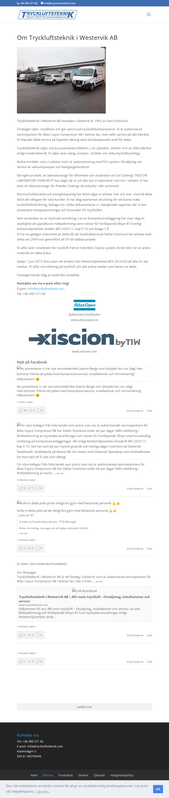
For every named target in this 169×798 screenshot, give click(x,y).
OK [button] (158, 789)
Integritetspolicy (122, 775)
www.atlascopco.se (84, 320)
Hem (34, 775)
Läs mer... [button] (43, 791)
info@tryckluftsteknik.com (46, 289)
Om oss (48, 775)
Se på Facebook (135, 410)
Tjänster (99, 775)
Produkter (66, 775)
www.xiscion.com (84, 351)
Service (83, 775)
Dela (149, 410)
